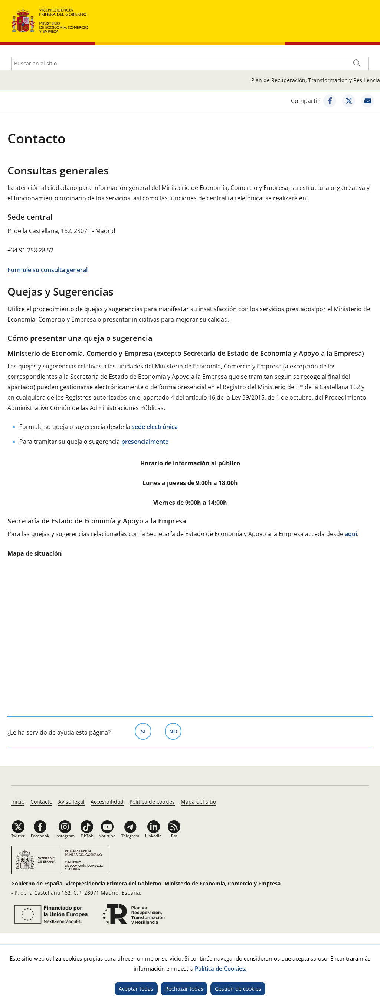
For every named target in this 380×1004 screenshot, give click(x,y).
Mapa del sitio (198, 801)
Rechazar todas (184, 988)
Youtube (107, 836)
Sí (146, 731)
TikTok (87, 836)
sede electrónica (155, 427)
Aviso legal (71, 801)
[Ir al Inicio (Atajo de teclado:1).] (50, 19)
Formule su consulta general (47, 270)
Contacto (41, 801)
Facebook (40, 836)
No (175, 731)
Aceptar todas (136, 988)
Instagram (65, 836)
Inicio (17, 801)
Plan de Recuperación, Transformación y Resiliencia (315, 80)
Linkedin (153, 836)
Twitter (18, 836)
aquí (351, 534)
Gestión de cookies (238, 988)
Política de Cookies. (220, 968)
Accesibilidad (107, 801)
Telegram (130, 836)
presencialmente (144, 442)
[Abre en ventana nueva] (329, 100)
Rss (174, 836)
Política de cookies (152, 801)
